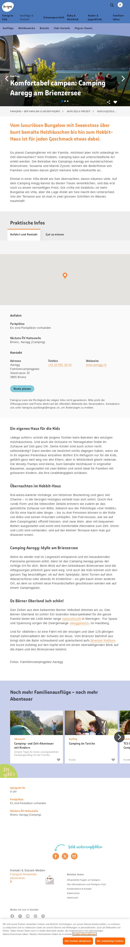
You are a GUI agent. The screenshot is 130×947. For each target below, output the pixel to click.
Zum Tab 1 (62, 101)
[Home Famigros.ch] (8, 7)
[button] (7, 78)
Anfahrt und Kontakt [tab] (24, 234)
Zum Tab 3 (67, 101)
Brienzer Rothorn (103, 640)
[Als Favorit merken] (59, 760)
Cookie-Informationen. (84, 934)
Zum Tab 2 (65, 101)
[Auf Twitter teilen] (65, 856)
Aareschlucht (71, 618)
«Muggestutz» (80, 623)
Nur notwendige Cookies (110, 941)
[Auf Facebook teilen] (55, 856)
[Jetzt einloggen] (120, 4)
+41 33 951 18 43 (60, 364)
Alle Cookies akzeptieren (78, 941)
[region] (65, 933)
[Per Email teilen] (74, 856)
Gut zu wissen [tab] (55, 234)
